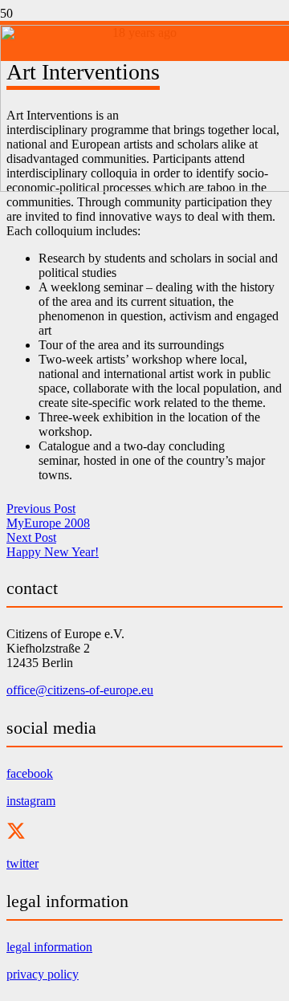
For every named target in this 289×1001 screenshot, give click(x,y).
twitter (22, 863)
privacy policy (42, 974)
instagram (30, 801)
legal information (49, 947)
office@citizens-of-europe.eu (79, 690)
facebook (29, 773)
